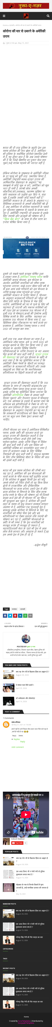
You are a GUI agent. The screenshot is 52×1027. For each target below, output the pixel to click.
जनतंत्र (14, 609)
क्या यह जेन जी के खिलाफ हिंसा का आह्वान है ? (32, 672)
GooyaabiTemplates (26, 1023)
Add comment (18, 747)
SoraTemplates (24, 1021)
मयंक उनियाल (16, 722)
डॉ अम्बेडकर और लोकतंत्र (25, 698)
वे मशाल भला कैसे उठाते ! (25, 685)
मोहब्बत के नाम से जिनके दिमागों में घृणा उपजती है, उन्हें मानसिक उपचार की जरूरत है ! (32, 887)
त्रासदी (11, 25)
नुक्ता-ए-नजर (10, 43)
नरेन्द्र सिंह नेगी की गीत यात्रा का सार (29, 937)
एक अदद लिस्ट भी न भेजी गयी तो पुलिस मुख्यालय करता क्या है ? (30, 873)
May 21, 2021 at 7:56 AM (22, 725)
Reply (14, 735)
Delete (21, 735)
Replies (17, 739)
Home (5, 25)
